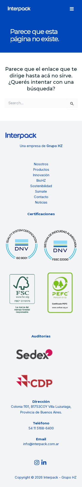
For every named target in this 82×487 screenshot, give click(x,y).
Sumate (41, 191)
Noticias (41, 202)
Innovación (41, 175)
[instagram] (37, 462)
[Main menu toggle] (72, 9)
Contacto (41, 197)
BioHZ (41, 180)
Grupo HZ (54, 146)
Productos (41, 170)
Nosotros (41, 164)
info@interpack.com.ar (41, 444)
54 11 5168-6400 (41, 428)
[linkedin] (44, 462)
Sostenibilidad (41, 186)
